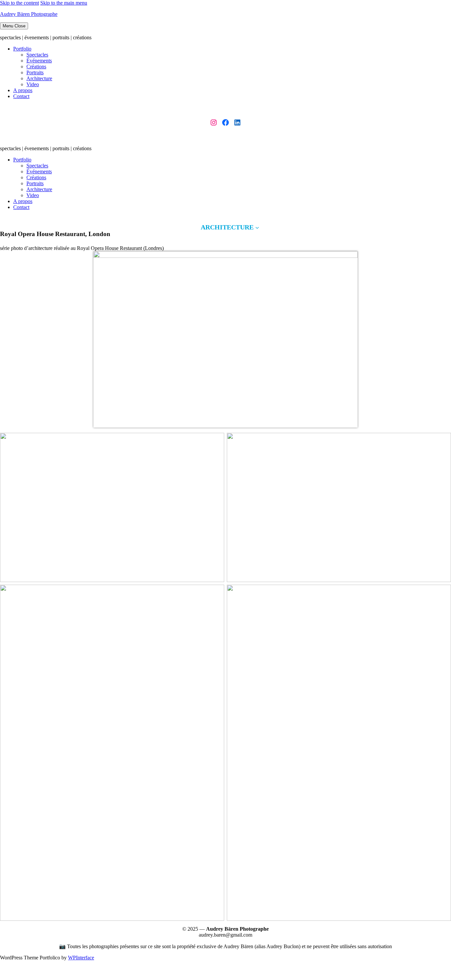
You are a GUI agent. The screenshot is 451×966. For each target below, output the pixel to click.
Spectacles (37, 54)
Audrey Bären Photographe (28, 14)
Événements (39, 60)
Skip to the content (19, 3)
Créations (36, 66)
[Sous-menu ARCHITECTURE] (257, 227)
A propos (22, 90)
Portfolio (22, 49)
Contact (21, 96)
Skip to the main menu (63, 3)
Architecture (39, 78)
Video (32, 84)
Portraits (35, 72)
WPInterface (81, 957)
